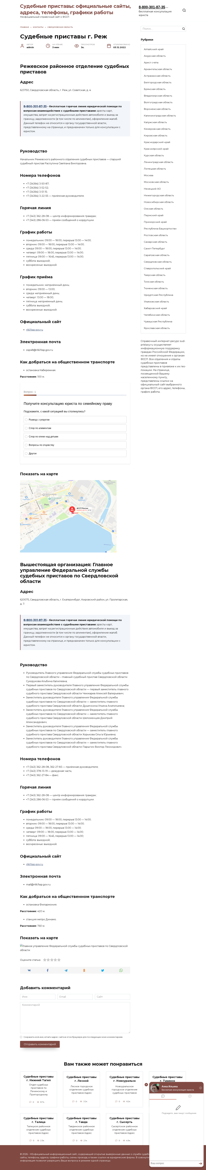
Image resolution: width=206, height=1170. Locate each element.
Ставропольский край (157, 268)
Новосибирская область (159, 202)
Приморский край (155, 222)
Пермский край (153, 215)
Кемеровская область (157, 128)
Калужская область (155, 122)
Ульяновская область (156, 301)
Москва (148, 175)
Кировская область (155, 135)
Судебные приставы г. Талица (39, 1120)
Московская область (156, 182)
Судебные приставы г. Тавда (82, 1120)
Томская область (154, 281)
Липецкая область (155, 168)
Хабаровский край (155, 308)
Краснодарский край (157, 142)
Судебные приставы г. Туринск (167, 1078)
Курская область (154, 155)
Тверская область (154, 275)
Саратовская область (156, 255)
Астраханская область (157, 75)
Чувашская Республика (158, 321)
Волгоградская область (158, 102)
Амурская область (155, 55)
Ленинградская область (158, 162)
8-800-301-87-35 (152, 7)
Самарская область (155, 241)
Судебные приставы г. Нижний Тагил (39, 1078)
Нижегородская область (159, 195)
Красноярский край (156, 148)
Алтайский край (154, 49)
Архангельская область (158, 69)
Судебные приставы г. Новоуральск (124, 1078)
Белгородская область (157, 82)
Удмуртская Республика (158, 295)
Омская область (153, 208)
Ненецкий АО (152, 188)
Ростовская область (156, 235)
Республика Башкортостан (160, 228)
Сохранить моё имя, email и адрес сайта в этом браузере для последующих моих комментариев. (73, 1037)
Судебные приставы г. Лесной (82, 1078)
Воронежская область (157, 109)
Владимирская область (158, 95)
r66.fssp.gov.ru (34, 329)
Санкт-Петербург (154, 248)
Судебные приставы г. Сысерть (124, 1120)
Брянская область (154, 89)
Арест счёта (151, 62)
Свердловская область (158, 261)
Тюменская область (156, 288)
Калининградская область (160, 115)
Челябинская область (157, 314)
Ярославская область (157, 328)
